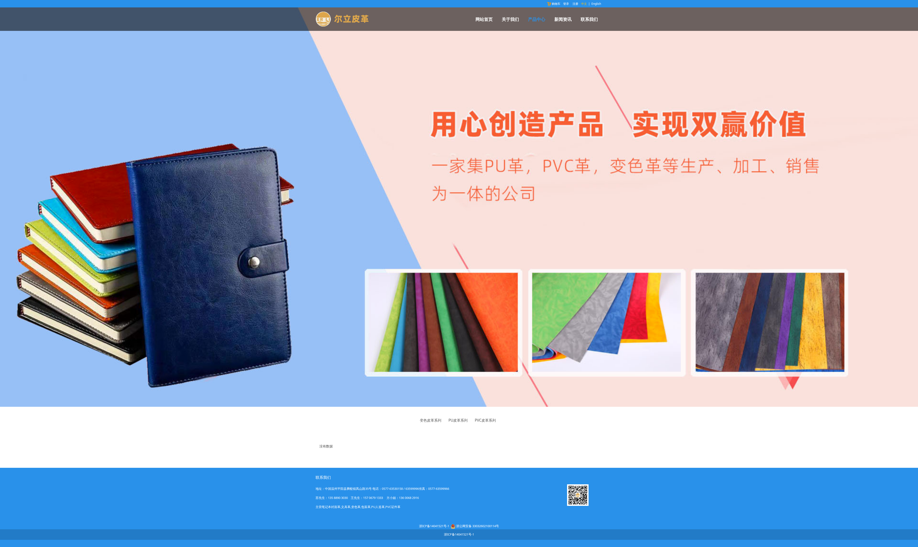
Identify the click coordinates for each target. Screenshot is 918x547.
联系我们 (589, 19)
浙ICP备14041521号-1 (434, 526)
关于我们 (510, 19)
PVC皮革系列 (485, 420)
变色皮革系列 (430, 420)
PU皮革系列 (458, 420)
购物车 (556, 4)
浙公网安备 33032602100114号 (477, 526)
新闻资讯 (563, 19)
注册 (575, 4)
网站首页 (484, 19)
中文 (584, 4)
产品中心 (536, 19)
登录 (566, 4)
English (596, 4)
